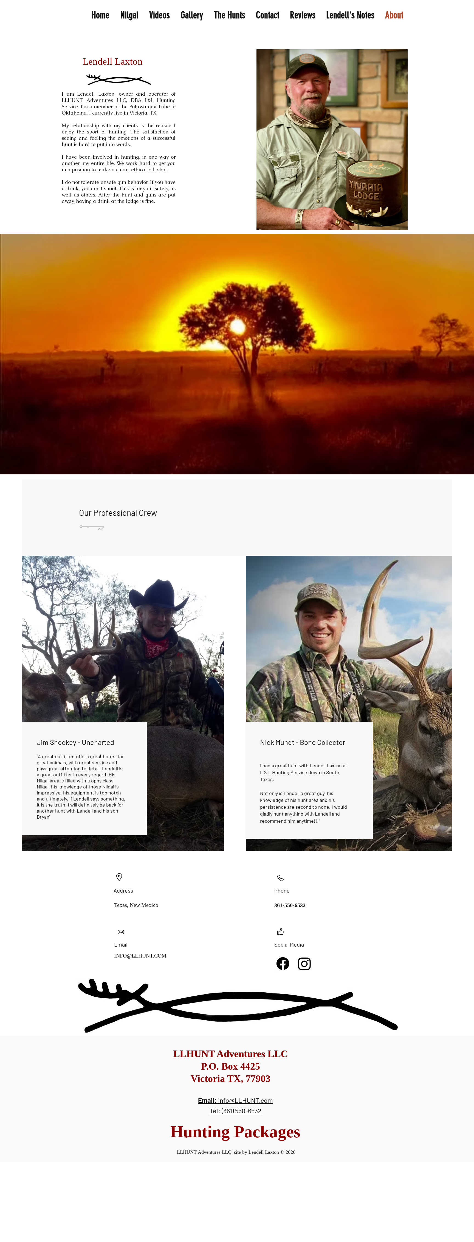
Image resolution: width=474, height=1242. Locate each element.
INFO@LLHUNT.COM (140, 956)
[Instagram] (304, 963)
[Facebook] (282, 963)
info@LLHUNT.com (245, 1100)
